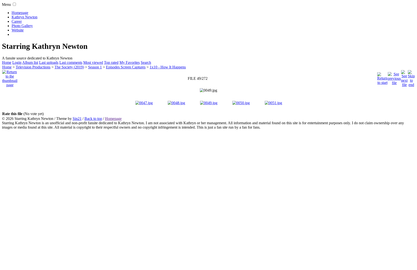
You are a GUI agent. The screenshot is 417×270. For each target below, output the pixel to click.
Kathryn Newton (24, 17)
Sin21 (77, 119)
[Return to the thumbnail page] (9, 77)
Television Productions (33, 67)
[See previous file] (394, 77)
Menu (6, 4)
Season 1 (95, 67)
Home (6, 62)
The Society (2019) (69, 67)
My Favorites (129, 62)
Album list (30, 62)
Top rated (111, 62)
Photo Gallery (22, 26)
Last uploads (48, 62)
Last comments (70, 62)
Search (146, 62)
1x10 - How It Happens (168, 67)
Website (18, 30)
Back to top (93, 119)
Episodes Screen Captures (126, 67)
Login (16, 62)
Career (17, 21)
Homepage (20, 13)
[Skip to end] (411, 77)
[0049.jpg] (208, 90)
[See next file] (404, 77)
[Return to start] (382, 77)
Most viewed (93, 62)
